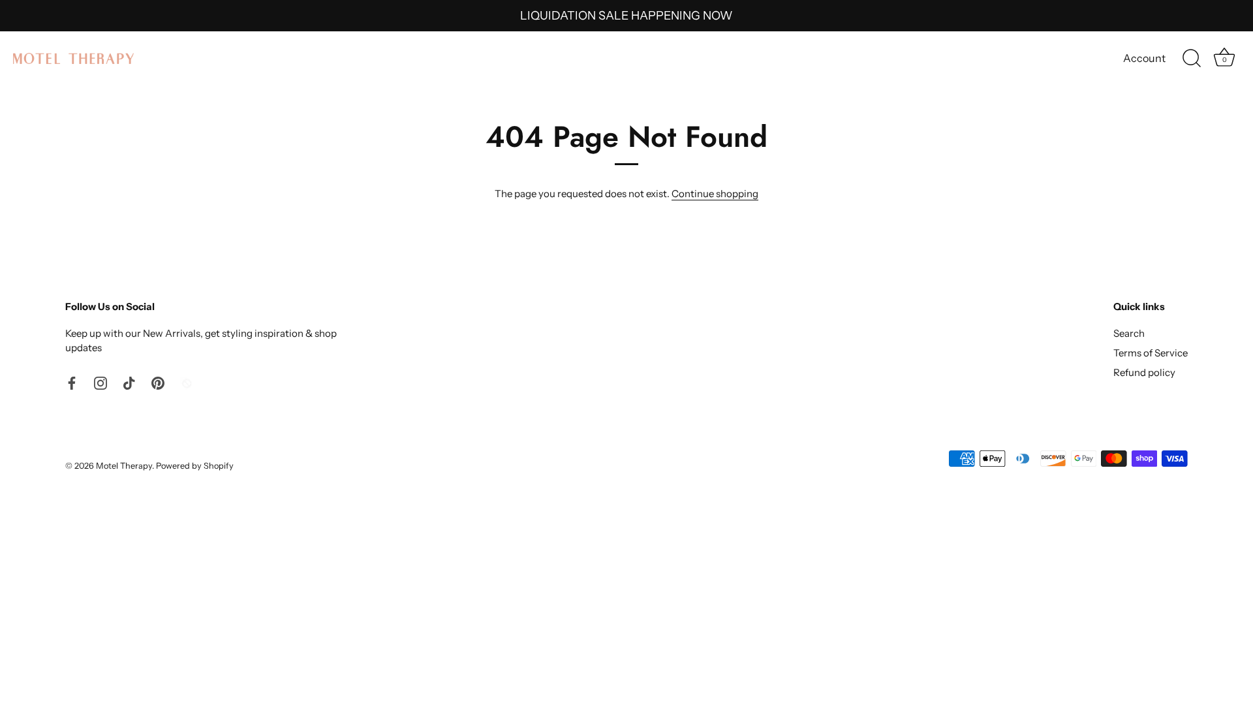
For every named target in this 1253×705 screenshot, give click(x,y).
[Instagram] (100, 382)
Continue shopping (715, 193)
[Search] (1191, 58)
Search (1129, 333)
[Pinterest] (157, 382)
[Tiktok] (129, 382)
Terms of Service (1150, 353)
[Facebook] (71, 382)
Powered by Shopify (195, 466)
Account (1144, 58)
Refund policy (1144, 372)
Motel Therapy (124, 466)
